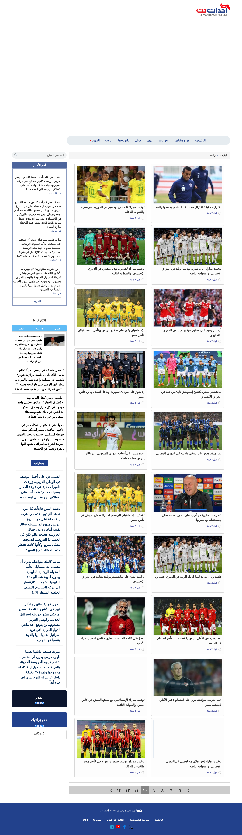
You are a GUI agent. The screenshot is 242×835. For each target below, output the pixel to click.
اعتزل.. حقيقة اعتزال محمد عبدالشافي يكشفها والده (188, 207)
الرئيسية (223, 155)
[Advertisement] (203, 75)
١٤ (110, 790)
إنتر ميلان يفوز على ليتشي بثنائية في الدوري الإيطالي (188, 453)
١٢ (127, 790)
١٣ (119, 790)
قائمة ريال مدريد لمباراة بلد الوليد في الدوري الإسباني (188, 576)
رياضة (213, 155)
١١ (136, 790)
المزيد (37, 301)
